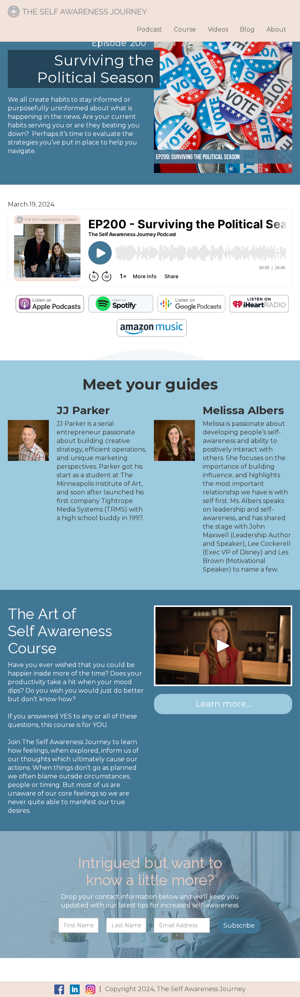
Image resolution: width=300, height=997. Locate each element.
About (276, 29)
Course (185, 29)
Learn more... (223, 704)
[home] (77, 9)
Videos (218, 29)
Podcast (149, 29)
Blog (247, 29)
